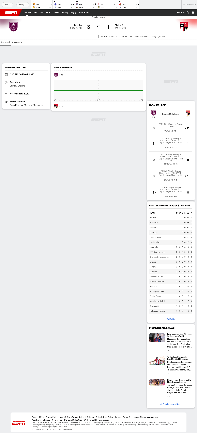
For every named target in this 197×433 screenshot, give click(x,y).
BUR (61, 75)
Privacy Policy (52, 417)
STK (61, 106)
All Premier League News (170, 404)
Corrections (104, 420)
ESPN (11, 12)
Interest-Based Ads (123, 417)
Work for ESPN (90, 420)
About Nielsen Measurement (146, 417)
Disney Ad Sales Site (73, 420)
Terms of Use (38, 417)
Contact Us (57, 420)
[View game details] (170, 128)
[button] (188, 12)
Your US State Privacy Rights (72, 417)
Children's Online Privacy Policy (100, 417)
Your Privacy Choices (41, 420)
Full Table (171, 319)
